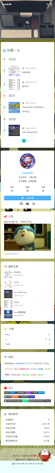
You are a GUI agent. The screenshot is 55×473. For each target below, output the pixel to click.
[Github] (21, 204)
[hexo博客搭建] (8, 314)
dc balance (21, 368)
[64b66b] (14, 70)
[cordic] (8, 284)
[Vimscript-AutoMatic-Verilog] (14, 107)
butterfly (38, 363)
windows (9, 363)
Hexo (22, 459)
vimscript (15, 374)
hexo (29, 363)
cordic (16, 282)
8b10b (25, 86)
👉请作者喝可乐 (11, 254)
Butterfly (35, 459)
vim (7, 374)
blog (46, 363)
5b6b (41, 369)
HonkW (7, 4)
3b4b (47, 369)
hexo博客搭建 (20, 312)
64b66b (26, 72)
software (20, 363)
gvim (40, 374)
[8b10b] (14, 84)
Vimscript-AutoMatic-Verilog (33, 109)
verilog (25, 374)
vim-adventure (30, 132)
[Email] (27, 204)
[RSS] (34, 204)
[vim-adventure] (14, 130)
